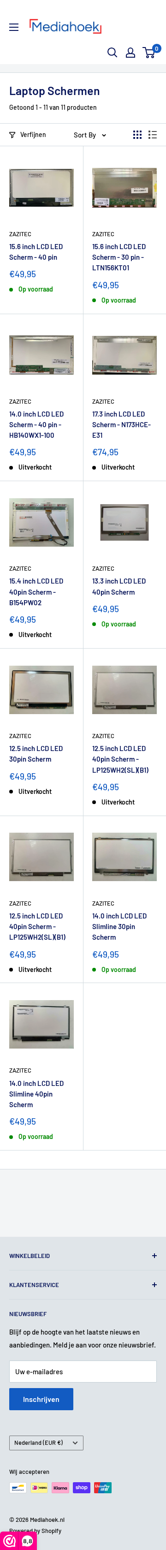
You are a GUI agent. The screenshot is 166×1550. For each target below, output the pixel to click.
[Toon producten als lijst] (152, 135)
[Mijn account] (130, 53)
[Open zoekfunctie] (112, 53)
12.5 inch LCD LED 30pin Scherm (36, 753)
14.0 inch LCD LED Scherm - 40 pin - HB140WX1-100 (36, 425)
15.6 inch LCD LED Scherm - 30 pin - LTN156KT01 (119, 257)
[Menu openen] (13, 27)
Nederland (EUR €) (38, 1442)
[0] (149, 52)
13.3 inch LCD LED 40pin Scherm (119, 586)
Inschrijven (41, 1399)
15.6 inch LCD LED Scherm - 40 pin (36, 251)
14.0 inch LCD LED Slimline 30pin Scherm (119, 927)
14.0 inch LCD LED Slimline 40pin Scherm (36, 1094)
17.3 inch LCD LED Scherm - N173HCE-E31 (121, 425)
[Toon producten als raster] (137, 135)
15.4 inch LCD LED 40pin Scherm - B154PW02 (36, 592)
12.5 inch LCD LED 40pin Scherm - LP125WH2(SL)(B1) (120, 759)
